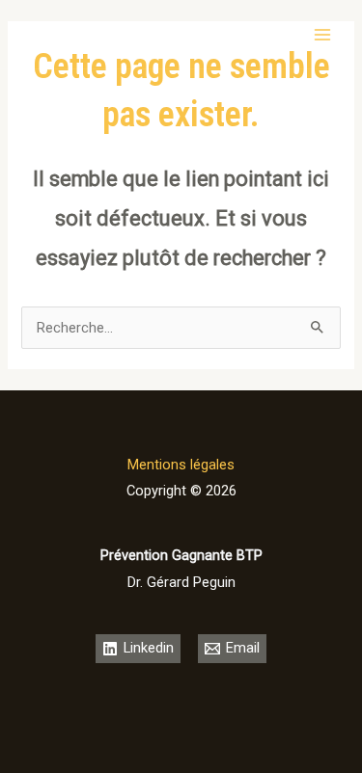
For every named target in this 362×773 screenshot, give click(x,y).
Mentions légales (181, 464)
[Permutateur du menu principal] (322, 34)
